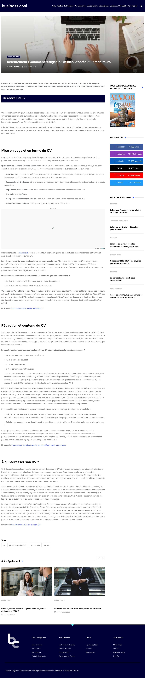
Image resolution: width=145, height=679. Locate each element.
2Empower (58, 671)
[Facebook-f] (125, 668)
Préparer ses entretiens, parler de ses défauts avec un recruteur (38, 445)
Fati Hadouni (14, 67)
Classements (115, 255)
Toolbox (113, 204)
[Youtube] (129, 668)
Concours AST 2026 (118, 6)
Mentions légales (12, 671)
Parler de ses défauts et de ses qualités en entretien (77, 608)
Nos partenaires (25, 671)
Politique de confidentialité (43, 671)
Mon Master (132, 6)
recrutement (35, 545)
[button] (141, 6)
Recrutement (7, 600)
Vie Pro (60, 6)
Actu (54, 6)
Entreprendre (92, 6)
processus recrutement (17, 545)
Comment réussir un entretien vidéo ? (27, 308)
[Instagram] (138, 668)
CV (4, 545)
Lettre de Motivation (119, 221)
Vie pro (46, 545)
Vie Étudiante (80, 6)
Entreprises (68, 6)
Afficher (21, 98)
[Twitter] (120, 668)
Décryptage (104, 6)
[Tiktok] (134, 668)
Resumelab (23, 253)
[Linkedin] (138, 670)
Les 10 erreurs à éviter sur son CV (25, 525)
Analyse (113, 238)
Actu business (116, 289)
